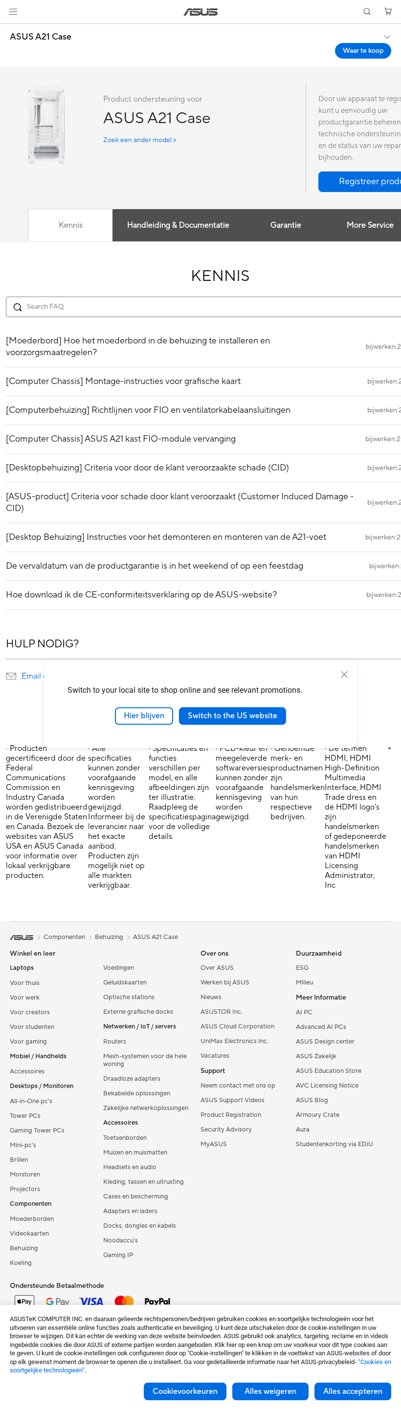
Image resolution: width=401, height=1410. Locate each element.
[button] (13, 11)
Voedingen (118, 968)
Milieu (304, 982)
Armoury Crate (317, 1115)
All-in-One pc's (31, 1101)
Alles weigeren (270, 1391)
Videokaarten (29, 1234)
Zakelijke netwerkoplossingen (145, 1108)
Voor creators (30, 1012)
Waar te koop (363, 50)
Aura (303, 1129)
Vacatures (214, 1056)
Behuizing (24, 1248)
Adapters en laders (130, 1211)
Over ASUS (217, 968)
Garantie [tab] (285, 225)
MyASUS (213, 1144)
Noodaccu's (120, 1240)
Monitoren (25, 1174)
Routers (114, 1042)
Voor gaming (28, 1042)
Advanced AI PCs (321, 1027)
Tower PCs (25, 1116)
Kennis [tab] (71, 225)
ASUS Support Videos (232, 1100)
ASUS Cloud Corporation (237, 1026)
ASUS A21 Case (40, 37)
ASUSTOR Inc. (221, 1012)
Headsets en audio (129, 1167)
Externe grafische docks (138, 1012)
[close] (344, 675)
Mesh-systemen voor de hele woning (145, 1060)
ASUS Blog (312, 1100)
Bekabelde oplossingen (136, 1093)
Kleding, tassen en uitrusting (143, 1182)
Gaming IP (118, 1255)
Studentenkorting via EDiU (334, 1144)
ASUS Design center (325, 1042)
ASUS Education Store (328, 1071)
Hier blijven (144, 716)
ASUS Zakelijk (316, 1056)
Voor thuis (25, 983)
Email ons (38, 676)
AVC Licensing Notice (327, 1086)
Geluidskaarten (125, 982)
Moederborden (32, 1219)
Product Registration (230, 1115)
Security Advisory (226, 1129)
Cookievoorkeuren (185, 1391)
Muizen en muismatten (135, 1152)
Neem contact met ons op (237, 1086)
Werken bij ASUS (224, 982)
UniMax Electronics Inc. (234, 1041)
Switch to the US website (232, 716)
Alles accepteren (352, 1391)
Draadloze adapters (131, 1079)
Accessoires (27, 1071)
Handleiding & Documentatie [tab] (178, 225)
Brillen (19, 1160)
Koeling (21, 1263)
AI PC (304, 1012)
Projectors (25, 1189)
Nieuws (211, 997)
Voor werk (25, 998)
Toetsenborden (125, 1138)
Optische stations (129, 997)
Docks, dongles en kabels (139, 1226)
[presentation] (11, 676)
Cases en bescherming (135, 1196)
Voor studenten (32, 1027)
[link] (200, 12)
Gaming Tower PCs (37, 1130)
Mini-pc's (23, 1145)
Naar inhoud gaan (12, 30)
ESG (302, 968)
